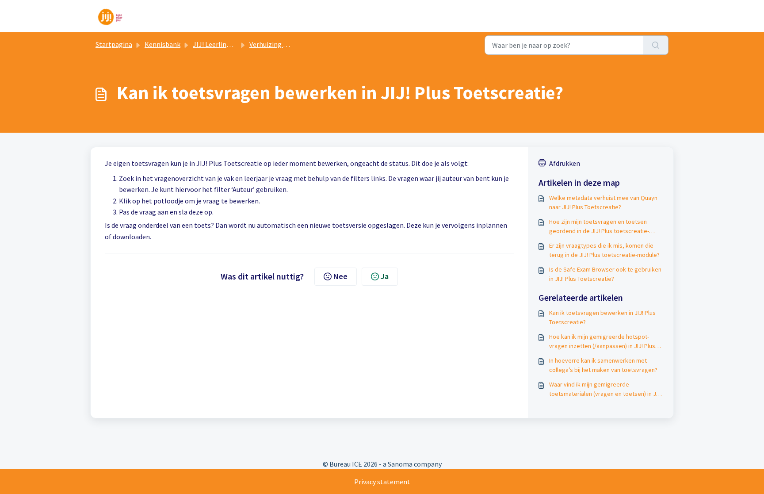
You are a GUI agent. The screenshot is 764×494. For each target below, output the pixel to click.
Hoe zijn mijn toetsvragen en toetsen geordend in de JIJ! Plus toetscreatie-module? (599, 227)
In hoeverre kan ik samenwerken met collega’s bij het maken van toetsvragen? (603, 365)
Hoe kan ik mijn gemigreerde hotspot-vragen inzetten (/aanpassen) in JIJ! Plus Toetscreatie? (602, 342)
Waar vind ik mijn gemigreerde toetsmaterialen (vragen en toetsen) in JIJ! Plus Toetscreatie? (605, 389)
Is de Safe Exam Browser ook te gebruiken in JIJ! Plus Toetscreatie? (605, 274)
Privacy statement (382, 481)
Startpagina (114, 44)
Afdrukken (564, 163)
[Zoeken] (655, 45)
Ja (385, 276)
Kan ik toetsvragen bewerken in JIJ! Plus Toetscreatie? (602, 317)
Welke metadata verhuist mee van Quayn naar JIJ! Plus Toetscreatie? (603, 202)
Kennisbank (162, 44)
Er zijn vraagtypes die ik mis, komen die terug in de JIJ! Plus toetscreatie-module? (604, 250)
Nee (340, 276)
